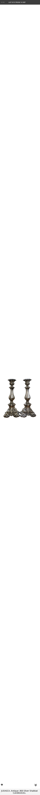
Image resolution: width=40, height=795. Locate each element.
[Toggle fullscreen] (28, 2)
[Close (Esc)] (37, 2)
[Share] (33, 2)
